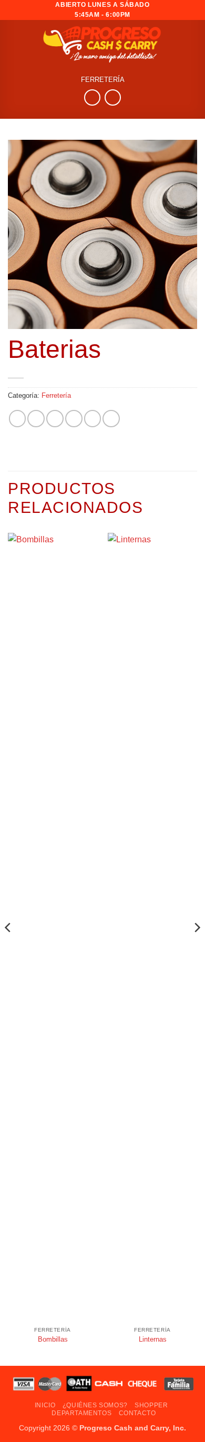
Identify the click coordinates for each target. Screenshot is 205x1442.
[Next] (196, 948)
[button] (190, 44)
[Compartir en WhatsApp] (17, 418)
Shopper (151, 1405)
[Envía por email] (74, 418)
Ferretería (103, 80)
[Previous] (8, 948)
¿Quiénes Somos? (95, 1405)
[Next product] (92, 97)
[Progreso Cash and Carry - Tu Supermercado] (102, 44)
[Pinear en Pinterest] (92, 418)
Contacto (137, 1413)
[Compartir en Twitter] (55, 418)
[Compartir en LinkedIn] (111, 418)
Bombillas (53, 1339)
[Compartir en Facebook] (36, 418)
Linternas (153, 1339)
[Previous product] (113, 97)
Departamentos (81, 1413)
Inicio (45, 1405)
